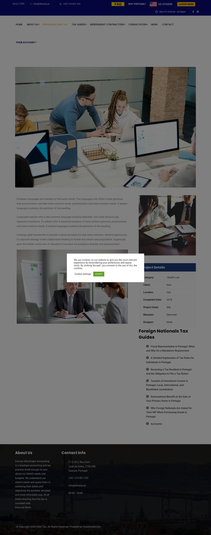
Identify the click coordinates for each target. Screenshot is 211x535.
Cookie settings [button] (83, 274)
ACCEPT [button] (98, 274)
